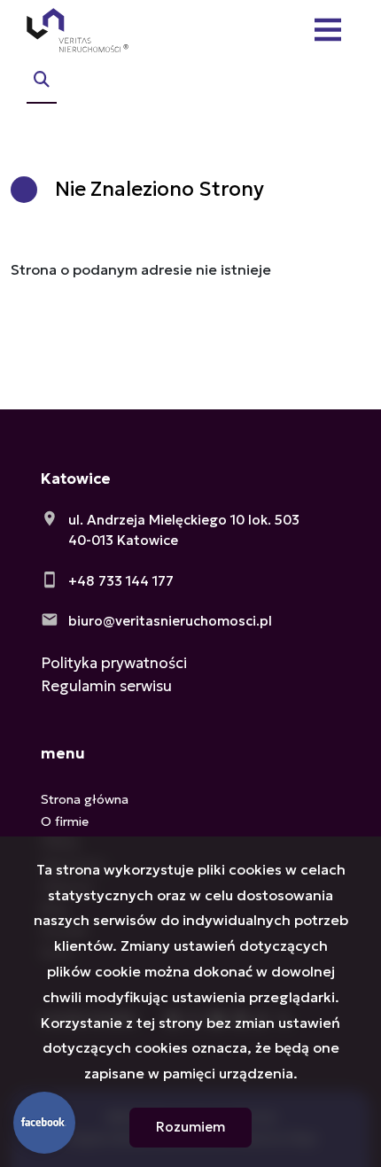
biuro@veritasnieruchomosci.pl (170, 620)
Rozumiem (190, 1126)
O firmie (65, 821)
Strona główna (84, 799)
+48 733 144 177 (121, 580)
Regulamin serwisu (106, 686)
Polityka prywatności (114, 663)
